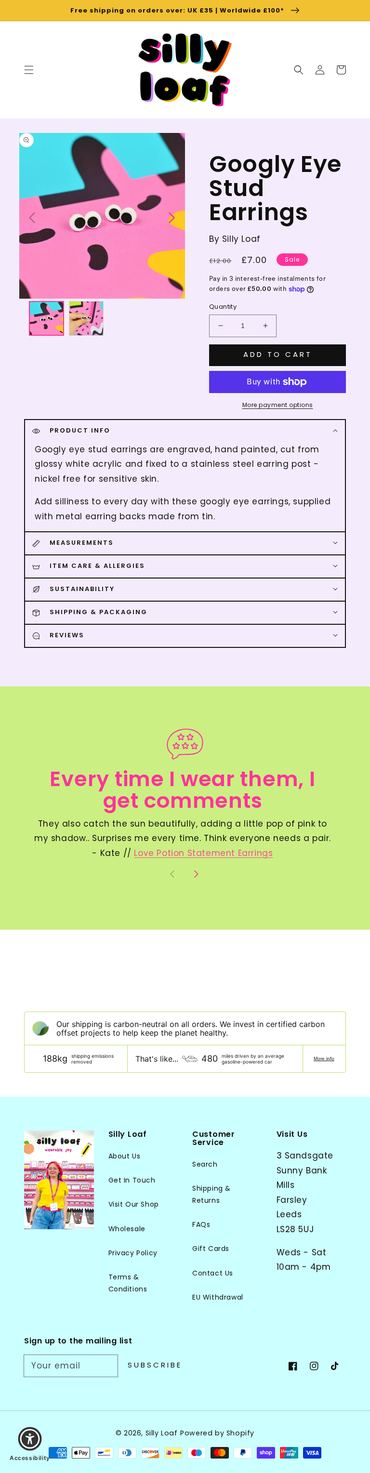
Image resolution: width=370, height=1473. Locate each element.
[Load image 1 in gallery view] (46, 318)
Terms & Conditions (127, 1283)
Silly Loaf (161, 1433)
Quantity (223, 306)
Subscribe (155, 1365)
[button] (298, 69)
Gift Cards (210, 1248)
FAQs (201, 1224)
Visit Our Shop (133, 1204)
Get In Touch (132, 1180)
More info (324, 1058)
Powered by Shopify (217, 1433)
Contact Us (212, 1273)
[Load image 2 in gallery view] (86, 318)
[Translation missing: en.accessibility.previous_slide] (32, 216)
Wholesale (126, 1229)
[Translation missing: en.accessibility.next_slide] (171, 216)
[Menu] (29, 69)
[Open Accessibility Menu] (30, 1439)
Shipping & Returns (211, 1194)
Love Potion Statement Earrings (203, 853)
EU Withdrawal (217, 1297)
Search (205, 1164)
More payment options (277, 405)
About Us (124, 1156)
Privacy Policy (133, 1253)
